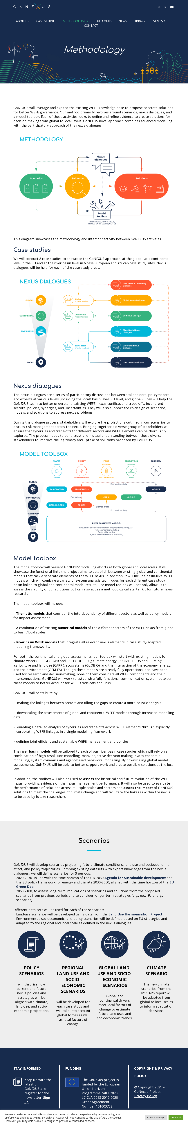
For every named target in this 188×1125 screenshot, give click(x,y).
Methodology (74, 21)
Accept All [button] (176, 1117)
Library (139, 21)
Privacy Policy (145, 1096)
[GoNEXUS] (31, 7)
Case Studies (46, 21)
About (21, 21)
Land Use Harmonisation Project (135, 914)
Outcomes (104, 21)
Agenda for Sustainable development (135, 878)
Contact (91, 25)
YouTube (172, 7)
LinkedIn (159, 7)
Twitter (165, 7)
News (123, 21)
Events (157, 21)
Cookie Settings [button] (155, 1117)
